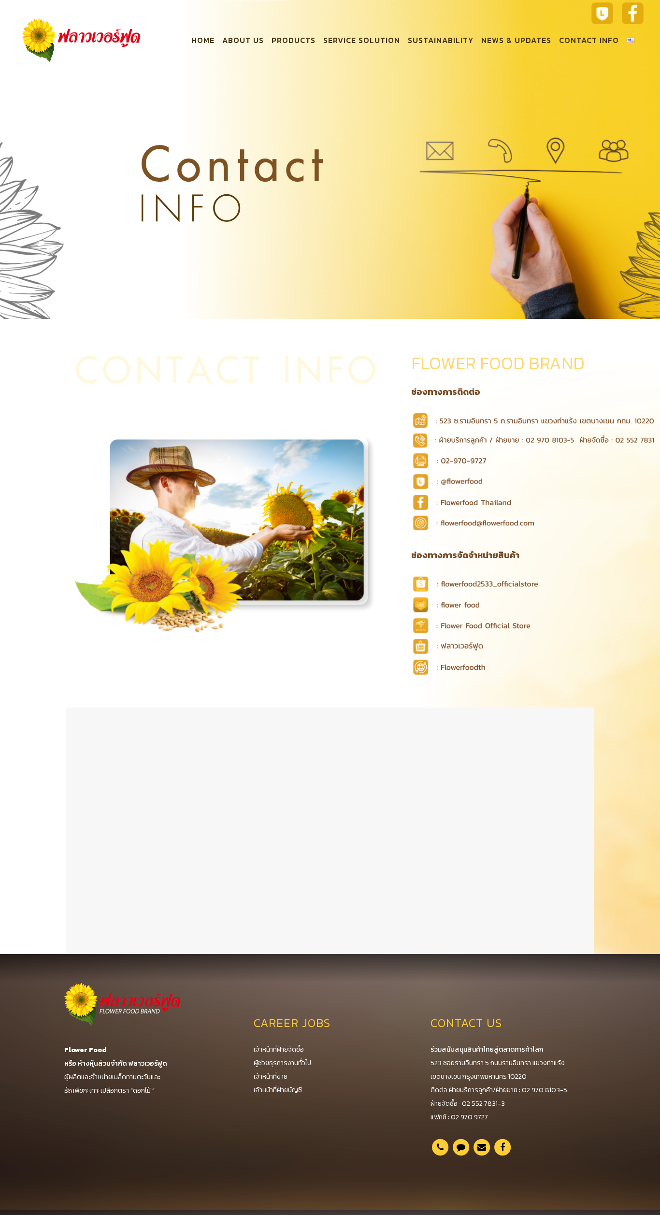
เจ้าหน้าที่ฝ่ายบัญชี (278, 1090)
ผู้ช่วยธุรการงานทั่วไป (282, 1063)
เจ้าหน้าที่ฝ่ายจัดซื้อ (279, 1049)
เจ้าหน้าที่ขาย (270, 1076)
